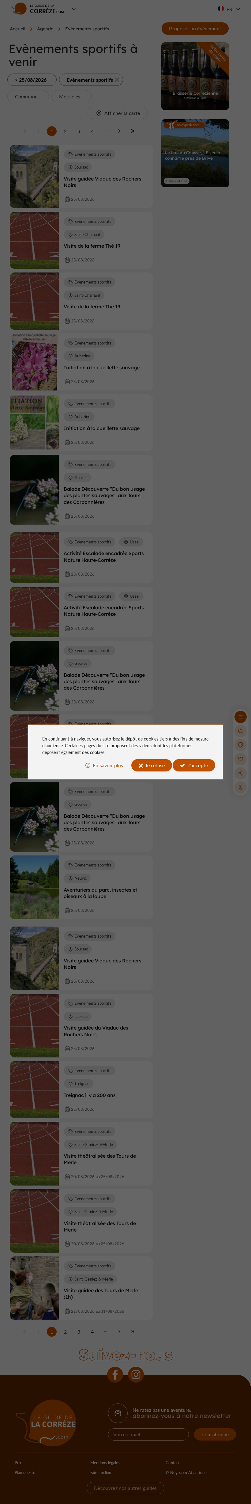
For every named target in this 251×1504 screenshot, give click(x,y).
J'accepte (198, 765)
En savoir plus (108, 765)
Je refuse (155, 765)
